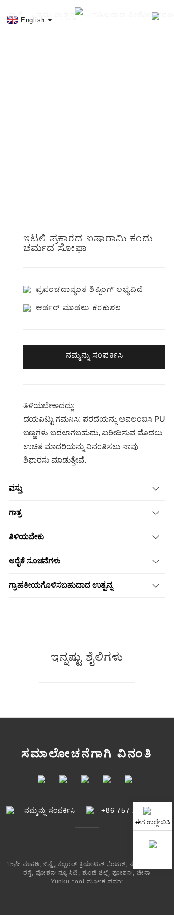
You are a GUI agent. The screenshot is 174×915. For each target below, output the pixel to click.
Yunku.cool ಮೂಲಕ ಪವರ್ (87, 881)
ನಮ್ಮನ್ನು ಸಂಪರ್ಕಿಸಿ (94, 355)
